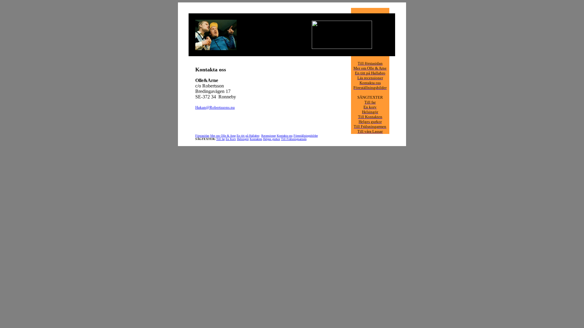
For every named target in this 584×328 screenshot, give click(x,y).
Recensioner (268, 135)
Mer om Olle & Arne (223, 135)
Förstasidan (202, 135)
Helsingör (243, 139)
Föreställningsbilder (306, 135)
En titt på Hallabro (248, 135)
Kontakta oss (285, 135)
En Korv (231, 139)
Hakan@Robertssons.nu (215, 107)
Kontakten (256, 139)
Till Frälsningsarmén (294, 139)
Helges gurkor (271, 139)
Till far (220, 139)
